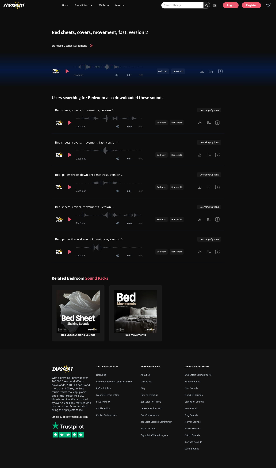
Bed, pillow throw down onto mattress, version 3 (89, 239)
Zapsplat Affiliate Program (155, 435)
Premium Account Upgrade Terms (114, 381)
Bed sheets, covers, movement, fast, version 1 (87, 142)
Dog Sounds (191, 415)
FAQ (143, 388)
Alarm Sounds (192, 428)
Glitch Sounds (192, 435)
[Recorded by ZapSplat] (56, 71)
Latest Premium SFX (151, 408)
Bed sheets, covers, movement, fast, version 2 (100, 32)
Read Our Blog (148, 428)
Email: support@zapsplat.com (70, 417)
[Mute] (117, 75)
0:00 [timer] (141, 74)
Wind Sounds (192, 448)
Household (178, 71)
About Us (145, 374)
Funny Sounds (192, 381)
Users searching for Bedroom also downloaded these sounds (107, 98)
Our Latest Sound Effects (198, 374)
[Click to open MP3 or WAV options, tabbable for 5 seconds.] (202, 71)
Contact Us (146, 381)
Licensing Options (209, 110)
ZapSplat (78, 74)
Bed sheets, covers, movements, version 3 (84, 110)
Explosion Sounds (194, 401)
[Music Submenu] (125, 5)
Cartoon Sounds (193, 441)
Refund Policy (103, 388)
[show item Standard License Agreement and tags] (220, 71)
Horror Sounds (193, 421)
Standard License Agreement (69, 45)
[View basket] (268, 5)
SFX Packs (104, 5)
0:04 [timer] (129, 223)
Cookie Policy (103, 408)
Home (65, 5)
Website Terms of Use (107, 394)
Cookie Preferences (106, 415)
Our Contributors (150, 415)
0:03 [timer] (129, 126)
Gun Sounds (191, 388)
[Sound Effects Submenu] (92, 5)
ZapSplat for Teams (151, 401)
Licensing (101, 374)
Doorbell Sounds (194, 394)
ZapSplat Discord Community (156, 421)
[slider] (108, 67)
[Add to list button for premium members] (211, 71)
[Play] (67, 71)
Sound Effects (82, 5)
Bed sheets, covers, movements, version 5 (84, 207)
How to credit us (149, 394)
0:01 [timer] (129, 74)
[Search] (206, 5)
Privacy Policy (103, 401)
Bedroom (162, 71)
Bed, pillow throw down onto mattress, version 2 (89, 175)
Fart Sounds (191, 408)
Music (118, 5)
